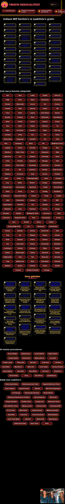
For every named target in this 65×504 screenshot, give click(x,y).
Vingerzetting (8, 139)
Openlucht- (32, 187)
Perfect (57, 121)
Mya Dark (33, 362)
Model (20, 113)
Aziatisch (32, 156)
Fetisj (57, 139)
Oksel (46, 178)
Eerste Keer (45, 230)
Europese (59, 178)
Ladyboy (7, 147)
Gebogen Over (7, 187)
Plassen (33, 196)
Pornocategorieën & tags (27, 11)
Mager (45, 130)
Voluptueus (45, 152)
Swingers (57, 239)
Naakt (7, 239)
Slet (45, 104)
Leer (28, 226)
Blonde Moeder (48, 393)
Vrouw (57, 156)
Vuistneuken (20, 200)
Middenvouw (20, 261)
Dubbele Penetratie (32, 270)
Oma (7, 126)
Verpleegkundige (32, 178)
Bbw (57, 147)
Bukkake (20, 230)
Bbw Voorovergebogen (53, 388)
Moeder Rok (40, 419)
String (20, 134)
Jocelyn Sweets (13, 358)
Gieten (8, 191)
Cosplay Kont (39, 401)
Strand (57, 134)
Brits (6, 143)
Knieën (32, 239)
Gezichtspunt (20, 187)
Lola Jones (45, 371)
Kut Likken (20, 130)
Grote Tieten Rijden (13, 419)
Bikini (6, 178)
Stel (20, 156)
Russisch (32, 130)
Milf (20, 169)
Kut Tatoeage (16, 393)
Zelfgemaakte (8, 257)
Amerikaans (7, 248)
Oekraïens (32, 209)
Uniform (7, 252)
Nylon (20, 126)
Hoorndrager (46, 217)
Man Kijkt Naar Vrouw (11, 406)
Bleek (32, 261)
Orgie (7, 200)
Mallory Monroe (39, 358)
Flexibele (57, 174)
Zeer (7, 244)
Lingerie (32, 113)
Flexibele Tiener (26, 401)
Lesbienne (32, 169)
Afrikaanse (6, 196)
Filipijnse (32, 235)
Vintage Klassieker (11, 401)
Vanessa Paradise (57, 366)
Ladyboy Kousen (37, 410)
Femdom (7, 108)
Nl (54, 4)
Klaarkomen (45, 99)
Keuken (7, 230)
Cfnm (57, 230)
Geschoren (46, 213)
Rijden (45, 248)
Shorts (20, 191)
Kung (26, 375)
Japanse (45, 121)
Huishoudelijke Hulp (14, 226)
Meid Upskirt (23, 410)
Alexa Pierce (38, 375)
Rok (45, 134)
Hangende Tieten (20, 217)
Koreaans (32, 248)
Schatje (45, 95)
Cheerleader (45, 261)
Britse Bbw (11, 414)
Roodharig (32, 165)
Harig (32, 174)
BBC (57, 200)
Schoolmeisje (58, 187)
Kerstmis (20, 161)
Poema (20, 147)
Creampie (8, 134)
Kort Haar (32, 147)
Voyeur (45, 265)
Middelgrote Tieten (32, 213)
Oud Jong (57, 130)
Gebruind (57, 261)
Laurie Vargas (43, 366)
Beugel (57, 252)
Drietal (19, 178)
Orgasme (20, 239)
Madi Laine (31, 366)
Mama (31, 143)
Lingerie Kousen (24, 388)
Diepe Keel (7, 156)
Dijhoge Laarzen (27, 406)
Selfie (7, 99)
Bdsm (32, 117)
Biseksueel (41, 226)
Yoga (7, 235)
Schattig (44, 191)
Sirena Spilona (7, 371)
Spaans (20, 265)
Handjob (45, 204)
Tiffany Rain (20, 362)
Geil (45, 139)
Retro (47, 423)
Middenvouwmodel (52, 410)
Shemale (7, 104)
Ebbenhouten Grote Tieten (30, 384)
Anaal (7, 169)
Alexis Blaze (6, 366)
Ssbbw (32, 126)
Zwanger (32, 200)
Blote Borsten (53, 419)
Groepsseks (45, 244)
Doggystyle (20, 139)
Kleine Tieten (20, 152)
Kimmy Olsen (26, 358)
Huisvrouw (6, 217)
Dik (57, 108)
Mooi (20, 95)
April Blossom (51, 375)
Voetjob (57, 209)
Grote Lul (57, 95)
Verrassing (45, 156)
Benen (58, 204)
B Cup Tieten (11, 410)
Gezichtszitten (57, 182)
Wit (43, 143)
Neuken (57, 113)
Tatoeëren (20, 204)
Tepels (32, 99)
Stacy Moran (33, 371)
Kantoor (57, 235)
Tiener (8, 113)
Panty (7, 161)
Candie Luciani (7, 362)
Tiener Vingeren (10, 388)
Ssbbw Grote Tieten (20, 423)
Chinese (32, 230)
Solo (32, 134)
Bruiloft (57, 265)
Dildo (59, 213)
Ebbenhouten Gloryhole (32, 393)
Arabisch (32, 265)
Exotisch (18, 270)
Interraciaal (20, 244)
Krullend (20, 117)
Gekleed (7, 165)
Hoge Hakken (8, 204)
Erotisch (44, 239)
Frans (45, 200)
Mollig (20, 182)
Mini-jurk (37, 388)
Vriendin (20, 248)
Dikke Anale (53, 397)
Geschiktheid (57, 117)
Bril (8, 95)
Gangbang (18, 143)
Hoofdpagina (10, 10)
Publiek (51, 222)
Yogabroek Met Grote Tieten (51, 384)
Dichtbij (26, 222)
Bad (32, 257)
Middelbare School (57, 143)
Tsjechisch (45, 252)
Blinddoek (8, 209)
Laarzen (32, 121)
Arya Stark (20, 371)
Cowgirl (58, 196)
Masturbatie (20, 104)
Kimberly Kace (25, 353)
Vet (57, 126)
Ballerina (7, 265)
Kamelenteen (53, 226)
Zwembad (33, 139)
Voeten (45, 108)
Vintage (45, 147)
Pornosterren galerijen (46, 11)
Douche (45, 174)
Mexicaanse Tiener (53, 401)
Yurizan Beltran (39, 353)
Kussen (45, 209)
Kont (32, 152)
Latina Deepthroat (39, 397)
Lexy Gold (53, 358)
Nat (20, 235)
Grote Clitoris (45, 113)
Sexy (13, 222)
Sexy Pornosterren (38, 414)
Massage (45, 161)
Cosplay (44, 182)
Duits (20, 209)
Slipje (57, 152)
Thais (20, 257)
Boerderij (57, 257)
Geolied (20, 121)
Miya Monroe (18, 366)
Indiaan (45, 235)
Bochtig (44, 169)
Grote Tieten (20, 165)
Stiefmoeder (45, 117)
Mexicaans (45, 257)
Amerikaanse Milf (55, 406)
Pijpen (8, 130)
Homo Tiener (34, 423)
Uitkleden (7, 174)
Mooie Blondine (53, 414)
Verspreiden (57, 99)
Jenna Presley (13, 375)
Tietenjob (57, 165)
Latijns (33, 95)
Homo (20, 99)
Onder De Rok (57, 169)
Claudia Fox (57, 371)
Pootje (46, 196)
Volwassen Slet (41, 406)
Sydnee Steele (52, 353)
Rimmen (32, 182)
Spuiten (57, 248)
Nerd (32, 191)
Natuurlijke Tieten (20, 196)
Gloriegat (46, 270)
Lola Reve (58, 362)
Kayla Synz (45, 362)
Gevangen (6, 213)
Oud (32, 204)
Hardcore (45, 126)
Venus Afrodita (12, 353)
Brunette (7, 117)
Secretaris (20, 174)
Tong (7, 261)
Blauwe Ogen (20, 252)
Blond (7, 121)
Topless (32, 252)
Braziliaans (57, 191)
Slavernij (32, 108)
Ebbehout (8, 152)
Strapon (32, 244)
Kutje (20, 108)
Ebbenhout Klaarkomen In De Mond (18, 397)
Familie (45, 187)
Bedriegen (57, 244)
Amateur (57, 104)
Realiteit (18, 213)
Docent (32, 104)
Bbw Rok (28, 419)
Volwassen (32, 161)
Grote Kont (45, 165)
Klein (57, 161)
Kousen (58, 217)
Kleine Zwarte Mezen (11, 384)
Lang (7, 182)
